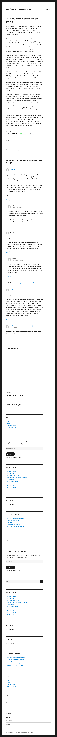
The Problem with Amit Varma (16, 518)
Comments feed (11, 425)
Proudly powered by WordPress (25, 732)
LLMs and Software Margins (15, 490)
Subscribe (10, 454)
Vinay (11, 289)
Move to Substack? (12, 481)
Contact (9, 522)
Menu (48, 9)
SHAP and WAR (11, 488)
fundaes (8, 717)
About (7, 699)
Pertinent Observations (18, 9)
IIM (20, 150)
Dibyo (13, 169)
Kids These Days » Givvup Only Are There (24, 283)
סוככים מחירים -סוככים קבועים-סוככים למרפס (21, 326)
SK (8, 150)
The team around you (13, 475)
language (23, 150)
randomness (9, 720)
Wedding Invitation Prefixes (15, 520)
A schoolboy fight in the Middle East (18, 477)
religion (8, 724)
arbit (7, 702)
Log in (9, 421)
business (8, 706)
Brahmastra (10, 484)
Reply (7, 199)
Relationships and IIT (13, 524)
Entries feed (10, 423)
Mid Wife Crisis (11, 486)
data (7, 710)
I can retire (10, 473)
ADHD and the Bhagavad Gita (15, 526)
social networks (10, 728)
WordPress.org (11, 427)
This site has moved (13, 471)
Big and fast (10, 479)
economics (9, 713)
